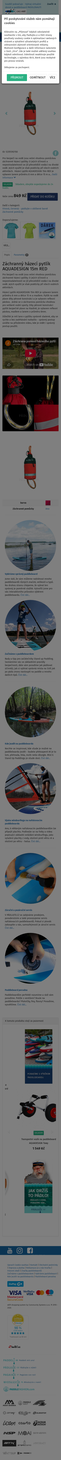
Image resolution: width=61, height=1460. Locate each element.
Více (52, 77)
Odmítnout (38, 77)
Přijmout (17, 77)
